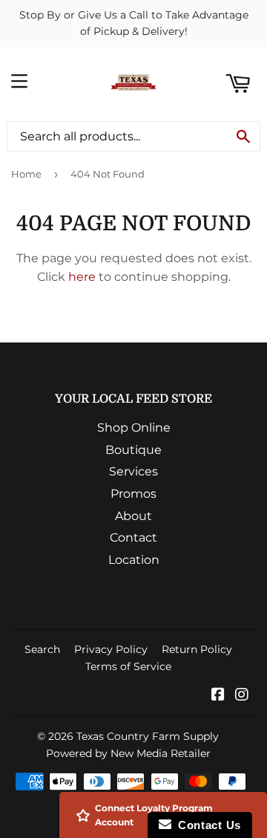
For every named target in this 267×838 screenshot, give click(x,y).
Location (133, 560)
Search (42, 649)
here (82, 277)
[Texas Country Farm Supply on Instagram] (241, 696)
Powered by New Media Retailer (128, 753)
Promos (133, 494)
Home (26, 174)
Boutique (133, 450)
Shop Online (134, 427)
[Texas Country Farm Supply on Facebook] (218, 696)
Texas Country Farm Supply (147, 736)
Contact (133, 537)
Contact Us (206, 825)
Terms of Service (128, 666)
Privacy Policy (111, 649)
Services (133, 471)
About (133, 516)
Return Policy (197, 649)
